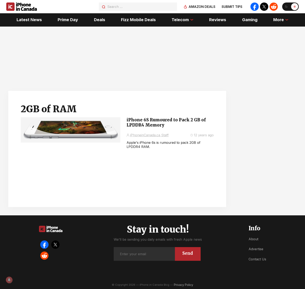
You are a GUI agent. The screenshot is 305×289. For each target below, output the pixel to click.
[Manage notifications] (9, 280)
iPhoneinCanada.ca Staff (149, 135)
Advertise (256, 249)
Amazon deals (202, 7)
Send (187, 253)
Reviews (217, 19)
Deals (99, 19)
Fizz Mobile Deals (138, 19)
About (253, 239)
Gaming (249, 19)
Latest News (29, 19)
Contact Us (257, 259)
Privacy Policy (183, 285)
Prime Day (68, 19)
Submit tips (232, 7)
